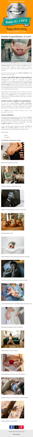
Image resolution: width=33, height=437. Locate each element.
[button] (11, 427)
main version (16, 434)
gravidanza (7, 137)
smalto (6, 135)
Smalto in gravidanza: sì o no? (16, 32)
